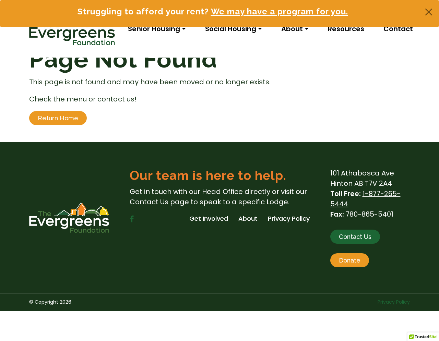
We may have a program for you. (279, 11)
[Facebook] (132, 219)
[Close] (428, 12)
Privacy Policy (394, 302)
